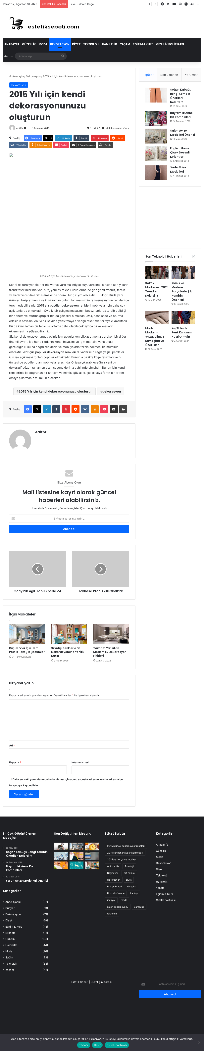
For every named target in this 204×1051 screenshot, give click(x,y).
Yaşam (125, 44)
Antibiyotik (113, 866)
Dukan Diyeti (114, 886)
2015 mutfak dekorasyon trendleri (126, 845)
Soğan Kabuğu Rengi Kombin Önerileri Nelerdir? (180, 96)
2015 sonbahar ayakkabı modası (125, 852)
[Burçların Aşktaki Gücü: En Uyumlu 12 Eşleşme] (76, 865)
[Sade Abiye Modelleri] (156, 172)
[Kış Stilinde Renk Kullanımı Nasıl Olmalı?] (183, 317)
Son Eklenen (169, 75)
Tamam (83, 1045)
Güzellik (29, 44)
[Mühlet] (42, 23)
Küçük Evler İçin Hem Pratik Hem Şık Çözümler (27, 650)
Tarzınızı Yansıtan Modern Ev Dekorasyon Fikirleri (110, 652)
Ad (12, 745)
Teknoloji (91, 44)
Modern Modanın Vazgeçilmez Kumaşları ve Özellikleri (154, 336)
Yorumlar (191, 75)
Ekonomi (10, 932)
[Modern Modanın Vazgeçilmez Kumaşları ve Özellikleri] (157, 317)
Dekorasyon (59, 44)
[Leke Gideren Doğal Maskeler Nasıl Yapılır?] (92, 846)
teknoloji (112, 913)
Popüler (148, 75)
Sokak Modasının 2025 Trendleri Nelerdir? (157, 289)
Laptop (134, 893)
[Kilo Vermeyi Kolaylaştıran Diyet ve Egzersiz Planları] (76, 856)
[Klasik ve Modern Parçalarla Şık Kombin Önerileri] (183, 272)
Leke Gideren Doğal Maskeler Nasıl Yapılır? (96, 4)
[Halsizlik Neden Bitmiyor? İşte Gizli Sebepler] (61, 846)
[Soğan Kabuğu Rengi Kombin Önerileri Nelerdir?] (156, 95)
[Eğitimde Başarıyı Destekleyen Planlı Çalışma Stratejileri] (92, 856)
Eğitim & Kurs (143, 44)
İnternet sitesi (80, 762)
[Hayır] (199, 1042)
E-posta (15, 762)
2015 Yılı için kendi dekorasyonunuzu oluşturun (55, 391)
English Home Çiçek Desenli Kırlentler (180, 152)
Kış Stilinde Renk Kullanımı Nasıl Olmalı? (182, 332)
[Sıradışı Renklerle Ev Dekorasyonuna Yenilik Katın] (69, 634)
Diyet (76, 44)
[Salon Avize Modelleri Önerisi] (156, 136)
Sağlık (9, 957)
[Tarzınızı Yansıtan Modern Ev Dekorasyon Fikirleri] (111, 634)
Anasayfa (11, 44)
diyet (128, 879)
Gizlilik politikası (170, 44)
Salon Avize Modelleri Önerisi (182, 133)
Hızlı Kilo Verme (116, 893)
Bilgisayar (112, 872)
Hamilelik (109, 44)
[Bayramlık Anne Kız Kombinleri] (156, 118)
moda (124, 900)
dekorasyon (111, 391)
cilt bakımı (129, 872)
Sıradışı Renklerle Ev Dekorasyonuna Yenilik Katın (67, 652)
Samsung (139, 906)
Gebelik (131, 886)
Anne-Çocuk (13, 902)
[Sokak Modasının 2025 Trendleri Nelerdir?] (157, 272)
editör (19, 128)
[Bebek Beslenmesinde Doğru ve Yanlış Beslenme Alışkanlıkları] (61, 865)
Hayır (97, 1045)
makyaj (111, 900)
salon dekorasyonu (117, 906)
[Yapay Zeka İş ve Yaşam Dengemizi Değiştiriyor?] (61, 856)
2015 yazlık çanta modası (121, 859)
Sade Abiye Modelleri (178, 169)
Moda (43, 44)
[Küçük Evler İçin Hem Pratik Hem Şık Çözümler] (27, 634)
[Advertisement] (170, 217)
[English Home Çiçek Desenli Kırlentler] (156, 153)
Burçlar (10, 908)
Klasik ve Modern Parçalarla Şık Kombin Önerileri (182, 291)
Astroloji (129, 866)
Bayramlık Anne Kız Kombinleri (181, 115)
